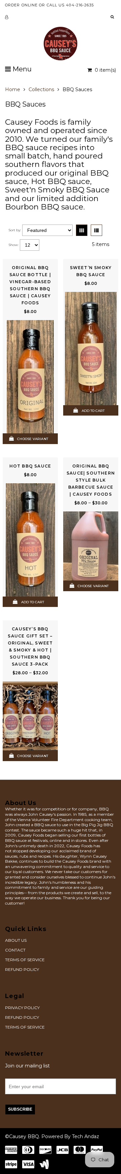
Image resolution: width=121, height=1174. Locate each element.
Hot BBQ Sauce (30, 466)
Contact (15, 949)
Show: (13, 245)
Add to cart (93, 411)
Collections (41, 89)
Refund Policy (22, 1017)
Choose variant (32, 439)
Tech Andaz (85, 1136)
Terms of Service (25, 959)
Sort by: (14, 230)
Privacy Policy (22, 1007)
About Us (16, 940)
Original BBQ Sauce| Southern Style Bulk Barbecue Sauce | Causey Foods (91, 480)
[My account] (6, 17)
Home (12, 89)
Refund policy (22, 969)
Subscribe (20, 1109)
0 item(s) (104, 70)
